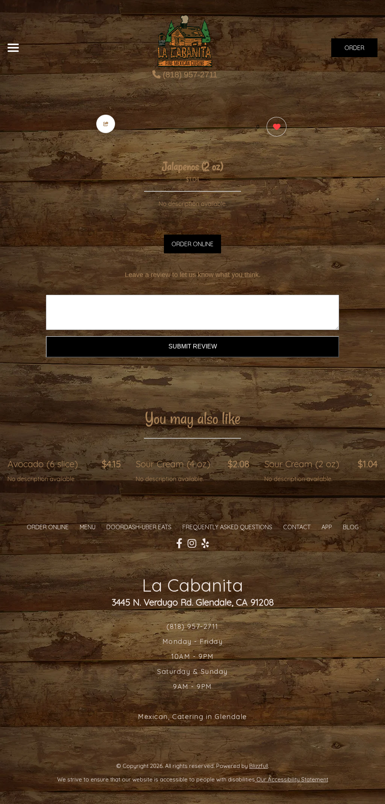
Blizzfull (258, 765)
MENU (87, 527)
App (326, 527)
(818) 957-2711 (189, 74)
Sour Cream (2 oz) (301, 463)
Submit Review (192, 346)
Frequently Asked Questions (227, 527)
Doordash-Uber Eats (138, 527)
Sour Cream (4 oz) (173, 463)
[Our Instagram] (192, 543)
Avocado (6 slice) (43, 463)
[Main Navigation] (13, 48)
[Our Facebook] (179, 543)
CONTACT (297, 527)
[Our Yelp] (205, 543)
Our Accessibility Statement (291, 779)
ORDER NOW (354, 50)
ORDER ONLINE (192, 244)
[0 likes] (274, 126)
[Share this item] (105, 124)
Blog (351, 527)
